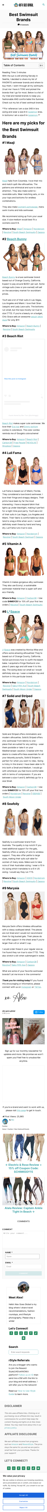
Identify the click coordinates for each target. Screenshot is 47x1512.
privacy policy (10, 1428)
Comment (7, 1229)
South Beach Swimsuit (23, 537)
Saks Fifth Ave (19, 686)
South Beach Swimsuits (24, 232)
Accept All (23, 1495)
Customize (23, 1501)
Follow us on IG (26, 1375)
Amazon (28, 229)
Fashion (4, 1126)
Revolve (7, 232)
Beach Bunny (17, 239)
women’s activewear (28, 207)
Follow (40, 1012)
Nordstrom (39, 229)
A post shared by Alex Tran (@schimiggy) (23, 415)
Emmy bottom (31, 426)
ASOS (29, 878)
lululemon (32, 112)
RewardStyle (27, 1444)
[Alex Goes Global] (23, 5)
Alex (12, 1120)
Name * (9, 1252)
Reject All (23, 1507)
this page (21, 1110)
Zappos (41, 232)
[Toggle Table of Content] (39, 65)
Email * (9, 1263)
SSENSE (36, 793)
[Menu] (3, 4)
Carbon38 (7, 442)
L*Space (13, 611)
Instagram (26, 987)
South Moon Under (23, 689)
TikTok (37, 987)
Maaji (4, 181)
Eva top (15, 426)
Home (4, 1129)
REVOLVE (31, 442)
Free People (19, 442)
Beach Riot (7, 423)
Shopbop (6, 446)
